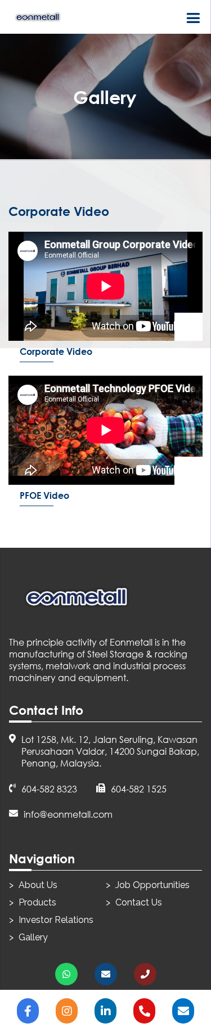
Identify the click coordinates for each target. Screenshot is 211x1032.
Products (37, 902)
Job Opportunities (152, 885)
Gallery (33, 937)
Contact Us (138, 902)
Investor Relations (56, 919)
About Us (38, 885)
